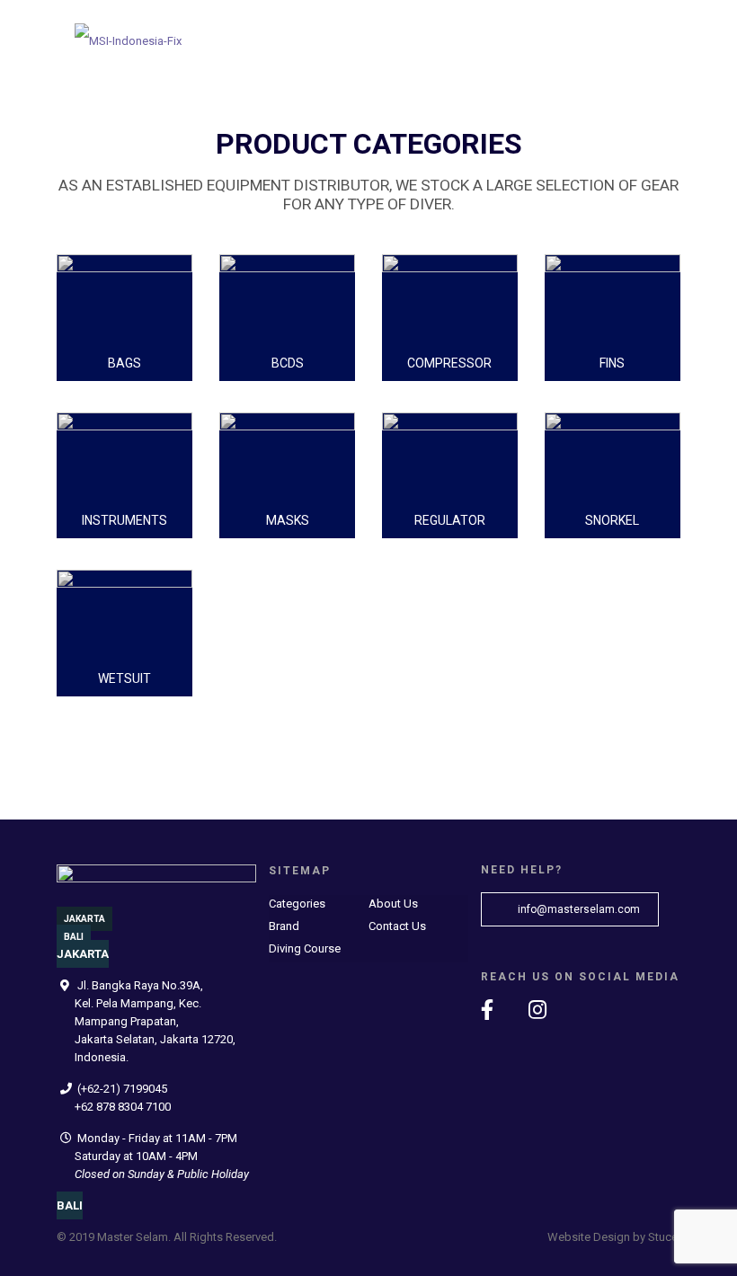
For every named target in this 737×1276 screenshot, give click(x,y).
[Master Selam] (128, 36)
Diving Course (305, 948)
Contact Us (397, 926)
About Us (393, 903)
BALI (74, 937)
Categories (297, 903)
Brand (284, 926)
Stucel (664, 1237)
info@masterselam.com (577, 909)
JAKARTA (84, 919)
